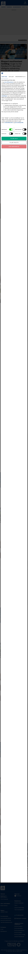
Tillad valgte (14, 142)
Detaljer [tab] (11, 76)
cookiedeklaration (8, 122)
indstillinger (4, 95)
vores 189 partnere (8, 82)
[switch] (24, 129)
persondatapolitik (19, 122)
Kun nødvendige (14, 146)
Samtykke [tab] (4, 76)
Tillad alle (14, 138)
